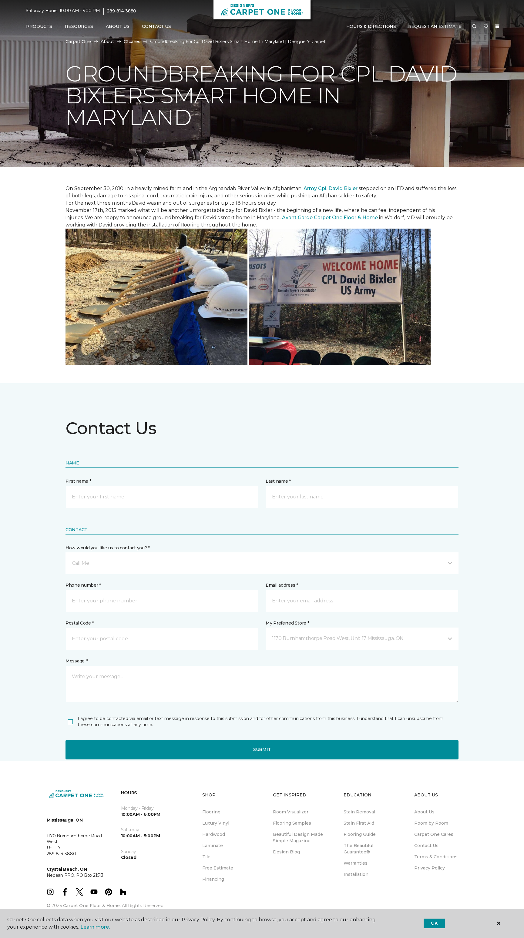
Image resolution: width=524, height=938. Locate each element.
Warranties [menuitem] (356, 863)
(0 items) (497, 26)
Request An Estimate (435, 26)
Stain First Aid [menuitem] (359, 823)
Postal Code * (80, 623)
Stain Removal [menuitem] (359, 812)
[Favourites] (486, 26)
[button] (474, 26)
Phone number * (83, 585)
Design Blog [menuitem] (286, 852)
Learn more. (95, 927)
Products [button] (39, 26)
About (107, 41)
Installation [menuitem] (356, 874)
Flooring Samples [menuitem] (292, 823)
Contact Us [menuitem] (156, 26)
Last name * (278, 481)
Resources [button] (79, 26)
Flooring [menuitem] (211, 812)
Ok (434, 923)
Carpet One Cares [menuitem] (433, 834)
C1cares (132, 41)
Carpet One (78, 41)
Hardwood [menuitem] (213, 834)
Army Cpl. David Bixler (331, 188)
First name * (78, 481)
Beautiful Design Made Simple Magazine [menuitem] (298, 837)
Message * (76, 661)
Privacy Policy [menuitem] (429, 868)
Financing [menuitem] (213, 879)
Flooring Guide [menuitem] (360, 834)
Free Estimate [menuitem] (217, 868)
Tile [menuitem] (206, 856)
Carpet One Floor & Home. (92, 905)
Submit (262, 749)
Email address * (282, 585)
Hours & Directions (371, 26)
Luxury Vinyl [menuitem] (215, 823)
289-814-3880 (121, 11)
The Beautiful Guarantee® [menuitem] (358, 849)
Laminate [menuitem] (212, 845)
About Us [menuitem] (424, 812)
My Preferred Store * (287, 623)
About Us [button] (117, 26)
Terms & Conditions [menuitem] (436, 856)
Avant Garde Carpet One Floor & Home (330, 217)
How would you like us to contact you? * (108, 548)
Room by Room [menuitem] (431, 823)
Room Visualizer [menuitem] (290, 812)
